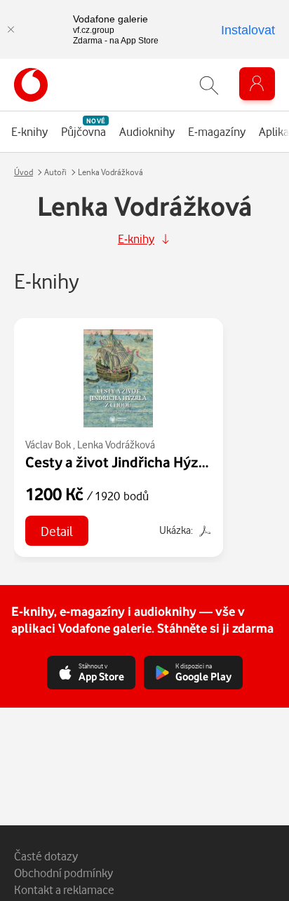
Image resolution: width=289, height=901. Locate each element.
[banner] (31, 85)
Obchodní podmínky (63, 872)
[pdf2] (203, 530)
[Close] (10, 29)
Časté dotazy (46, 855)
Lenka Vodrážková (116, 444)
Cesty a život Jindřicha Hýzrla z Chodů (149, 462)
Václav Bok (48, 444)
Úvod (23, 172)
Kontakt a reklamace (64, 889)
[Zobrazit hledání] (209, 85)
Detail (57, 531)
